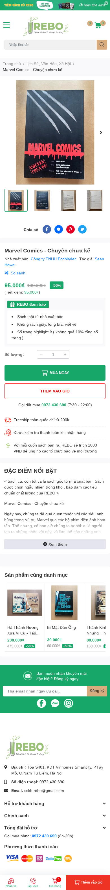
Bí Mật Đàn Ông (61, 627)
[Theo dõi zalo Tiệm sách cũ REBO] (55, 702)
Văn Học (40, 53)
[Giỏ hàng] (97, 25)
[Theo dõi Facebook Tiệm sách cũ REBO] (41, 702)
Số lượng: (14, 354)
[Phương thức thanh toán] (39, 858)
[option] (55, 132)
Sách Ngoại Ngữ (17, 53)
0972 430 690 (53, 404)
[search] (102, 45)
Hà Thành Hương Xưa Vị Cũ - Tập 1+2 (23, 633)
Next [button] (101, 132)
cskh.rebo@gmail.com (44, 790)
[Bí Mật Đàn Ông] (64, 602)
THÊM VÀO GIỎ (55, 391)
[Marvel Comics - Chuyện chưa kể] (55, 132)
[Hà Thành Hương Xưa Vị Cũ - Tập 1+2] (24, 602)
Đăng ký (97, 690)
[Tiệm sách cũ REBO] (46, 25)
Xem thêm (58, 544)
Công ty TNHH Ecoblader (54, 258)
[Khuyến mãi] (55, 5)
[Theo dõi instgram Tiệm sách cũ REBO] (68, 702)
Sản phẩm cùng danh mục (36, 575)
